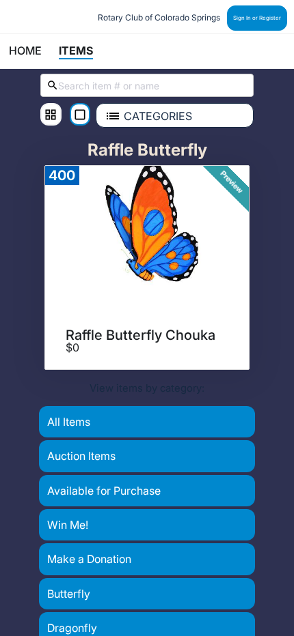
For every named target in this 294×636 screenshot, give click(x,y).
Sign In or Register (257, 17)
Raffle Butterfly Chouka (140, 335)
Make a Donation (89, 559)
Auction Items (81, 456)
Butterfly (68, 594)
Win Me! (67, 525)
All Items (68, 422)
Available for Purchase (104, 490)
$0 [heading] (72, 348)
